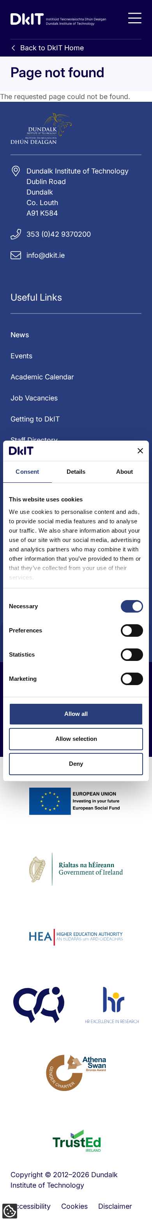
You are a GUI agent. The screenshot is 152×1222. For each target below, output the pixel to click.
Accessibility (31, 1206)
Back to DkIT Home (52, 48)
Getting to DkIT (35, 419)
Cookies (74, 1206)
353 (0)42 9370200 (59, 234)
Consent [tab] (27, 471)
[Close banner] (140, 450)
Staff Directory (34, 440)
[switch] (132, 630)
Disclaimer (115, 1206)
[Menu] (134, 18)
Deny (76, 763)
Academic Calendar (42, 377)
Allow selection (76, 738)
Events (21, 356)
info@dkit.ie (46, 255)
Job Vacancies (34, 398)
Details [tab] (76, 471)
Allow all (76, 713)
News (20, 335)
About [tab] (124, 471)
